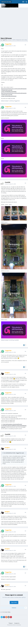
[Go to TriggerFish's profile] (2, 45)
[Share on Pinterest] (11, 617)
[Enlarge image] (18, 358)
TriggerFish (4, 39)
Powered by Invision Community (14, 624)
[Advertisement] (14, 22)
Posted (10, 45)
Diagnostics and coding (21, 39)
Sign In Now (14, 602)
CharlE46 (7, 182)
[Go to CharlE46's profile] (2, 183)
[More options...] (25, 45)
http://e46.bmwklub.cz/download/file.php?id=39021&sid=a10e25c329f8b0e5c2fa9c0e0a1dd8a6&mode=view (13, 426)
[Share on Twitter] (2, 617)
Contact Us (16, 623)
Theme (10, 623)
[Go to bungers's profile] (2, 373)
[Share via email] (9, 617)
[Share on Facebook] (4, 617)
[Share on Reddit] (6, 617)
